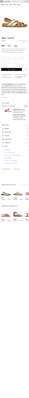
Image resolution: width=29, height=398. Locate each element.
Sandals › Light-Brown (10, 160)
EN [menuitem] (13, 1)
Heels (11, 4)
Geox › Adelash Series (10, 163)
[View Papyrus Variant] (9, 45)
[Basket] (27, 1)
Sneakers (3, 4)
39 (3, 62)
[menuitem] (2, 4)
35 (3, 58)
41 (15, 62)
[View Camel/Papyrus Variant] (15, 45)
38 (21, 58)
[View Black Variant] (3, 45)
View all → (26, 184)
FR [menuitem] (15, 1)
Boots (7, 4)
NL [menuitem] (17, 1)
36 (9, 58)
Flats (14, 4)
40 (9, 62)
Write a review (25, 42)
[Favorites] (24, 1)
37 (15, 58)
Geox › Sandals (8, 152)
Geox (3, 38)
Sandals (18, 4)
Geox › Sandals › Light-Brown (11, 155)
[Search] (22, 1)
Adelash (11, 38)
